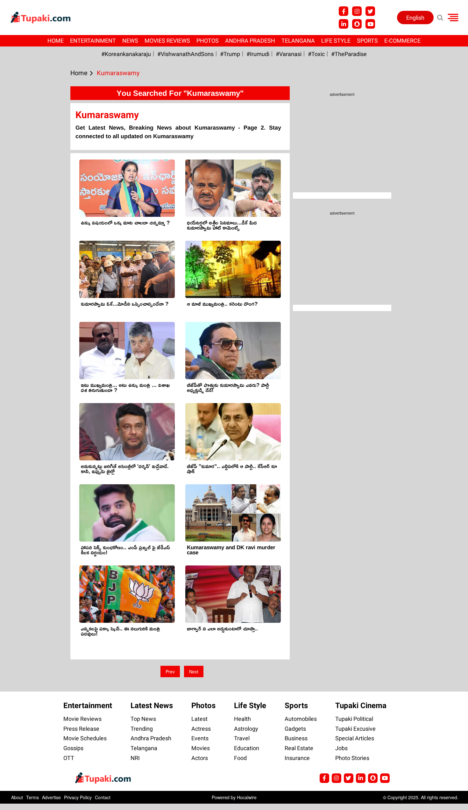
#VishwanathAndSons (185, 54)
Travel (242, 738)
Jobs (341, 748)
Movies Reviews (167, 40)
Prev (170, 671)
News (130, 40)
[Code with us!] (357, 24)
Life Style (336, 40)
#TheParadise (349, 54)
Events (200, 738)
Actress (201, 728)
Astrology (246, 728)
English (415, 17)
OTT (68, 758)
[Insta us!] (357, 11)
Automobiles (301, 718)
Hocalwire (247, 797)
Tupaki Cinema (360, 705)
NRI (135, 758)
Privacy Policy (78, 797)
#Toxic (316, 54)
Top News (143, 718)
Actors (199, 758)
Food (240, 758)
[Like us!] (343, 11)
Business (296, 738)
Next (193, 671)
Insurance (297, 758)
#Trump (230, 54)
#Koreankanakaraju (126, 54)
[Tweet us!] (370, 11)
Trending (142, 728)
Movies (200, 748)
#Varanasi (288, 54)
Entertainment (93, 40)
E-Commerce (402, 40)
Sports (367, 40)
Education (246, 748)
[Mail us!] (385, 778)
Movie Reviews (82, 718)
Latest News (152, 705)
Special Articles (354, 738)
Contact (102, 797)
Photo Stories (352, 758)
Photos (207, 40)
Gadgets (295, 728)
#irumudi (257, 54)
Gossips (73, 748)
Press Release (81, 728)
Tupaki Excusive (355, 728)
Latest (199, 718)
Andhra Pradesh (250, 40)
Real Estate (299, 748)
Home (55, 40)
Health (242, 718)
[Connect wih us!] (343, 24)
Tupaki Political (354, 718)
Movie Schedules (85, 738)
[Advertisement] (28, 263)
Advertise (51, 797)
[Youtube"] (370, 24)
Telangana (298, 40)
